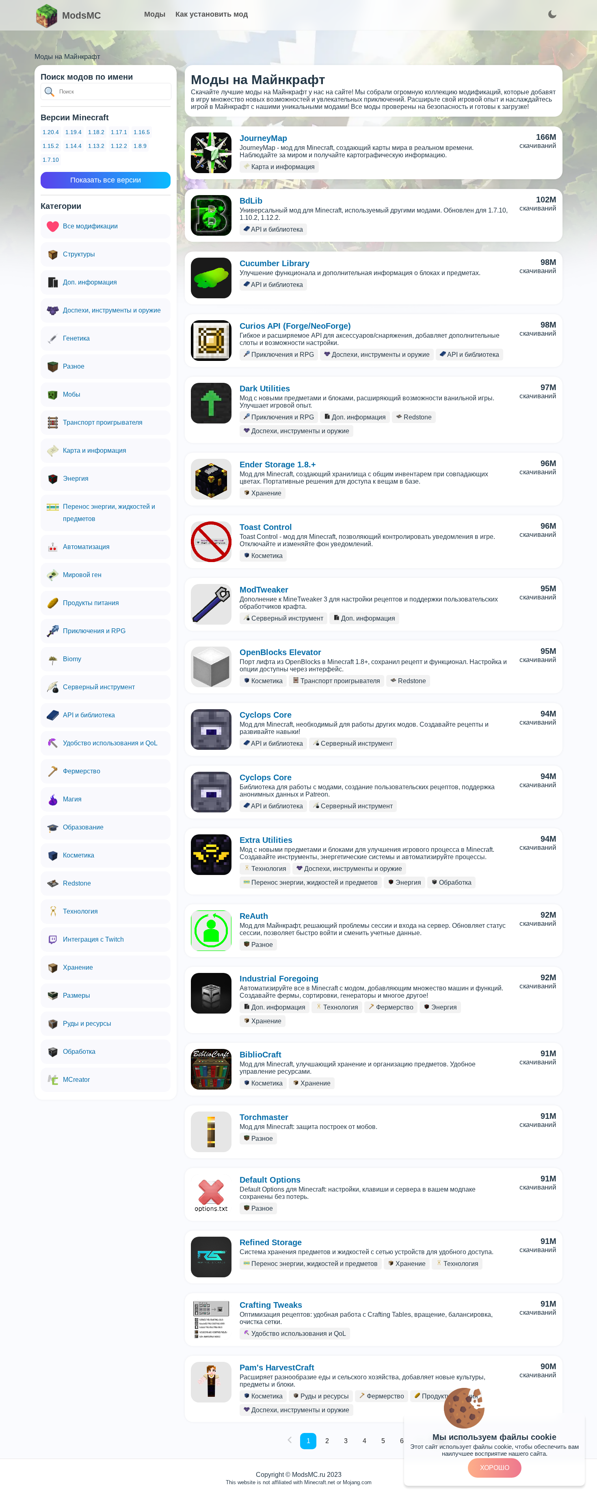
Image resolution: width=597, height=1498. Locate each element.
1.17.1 (119, 132)
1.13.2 (96, 146)
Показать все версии (105, 180)
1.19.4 (73, 132)
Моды (154, 14)
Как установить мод (211, 14)
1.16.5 (142, 132)
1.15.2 (51, 146)
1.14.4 (73, 146)
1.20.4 (51, 132)
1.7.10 (51, 159)
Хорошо (494, 1467)
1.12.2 (119, 146)
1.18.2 (96, 132)
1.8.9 (140, 146)
